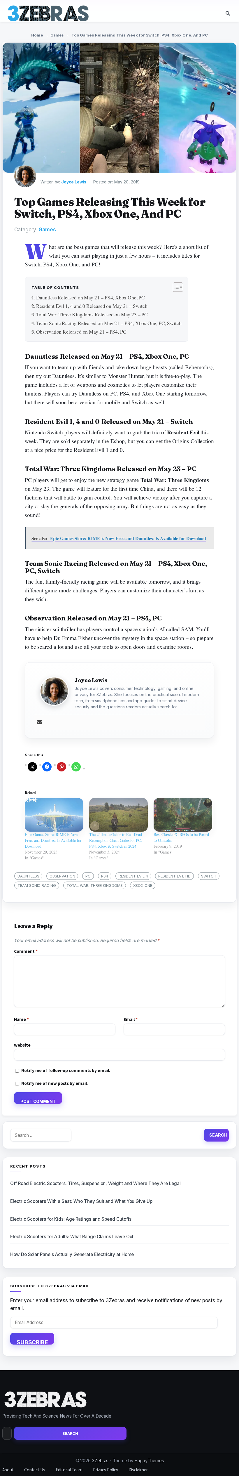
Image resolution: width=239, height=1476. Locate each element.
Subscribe (32, 1342)
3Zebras (100, 1460)
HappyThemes (149, 1460)
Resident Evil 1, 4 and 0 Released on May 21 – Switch (91, 306)
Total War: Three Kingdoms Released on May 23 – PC (92, 314)
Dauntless (28, 876)
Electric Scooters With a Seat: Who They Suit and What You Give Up (81, 1201)
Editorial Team (69, 1469)
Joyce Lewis (73, 182)
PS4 (104, 876)
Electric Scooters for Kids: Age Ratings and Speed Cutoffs (70, 1219)
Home (37, 35)
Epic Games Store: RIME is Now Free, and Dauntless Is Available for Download (53, 840)
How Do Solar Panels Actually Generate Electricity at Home (72, 1254)
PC (88, 876)
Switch (208, 876)
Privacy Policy (105, 1469)
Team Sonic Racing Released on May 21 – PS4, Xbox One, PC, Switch (109, 323)
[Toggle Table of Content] (175, 287)
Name (21, 1019)
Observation (62, 876)
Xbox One (142, 885)
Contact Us (34, 1469)
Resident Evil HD (174, 876)
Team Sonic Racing (36, 885)
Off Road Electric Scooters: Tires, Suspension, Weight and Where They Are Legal (95, 1183)
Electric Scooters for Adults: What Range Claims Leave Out (71, 1236)
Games (57, 35)
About (8, 1469)
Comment (25, 951)
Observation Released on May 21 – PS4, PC (81, 331)
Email (130, 1019)
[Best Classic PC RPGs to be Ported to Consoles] (183, 815)
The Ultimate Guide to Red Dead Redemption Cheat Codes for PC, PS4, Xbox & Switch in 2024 (115, 840)
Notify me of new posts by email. (54, 1083)
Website (22, 1045)
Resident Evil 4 (133, 876)
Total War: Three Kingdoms (94, 885)
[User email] (39, 722)
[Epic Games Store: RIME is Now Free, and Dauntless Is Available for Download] (54, 815)
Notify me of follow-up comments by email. (65, 1070)
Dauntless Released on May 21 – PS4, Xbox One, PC (90, 297)
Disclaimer (138, 1469)
